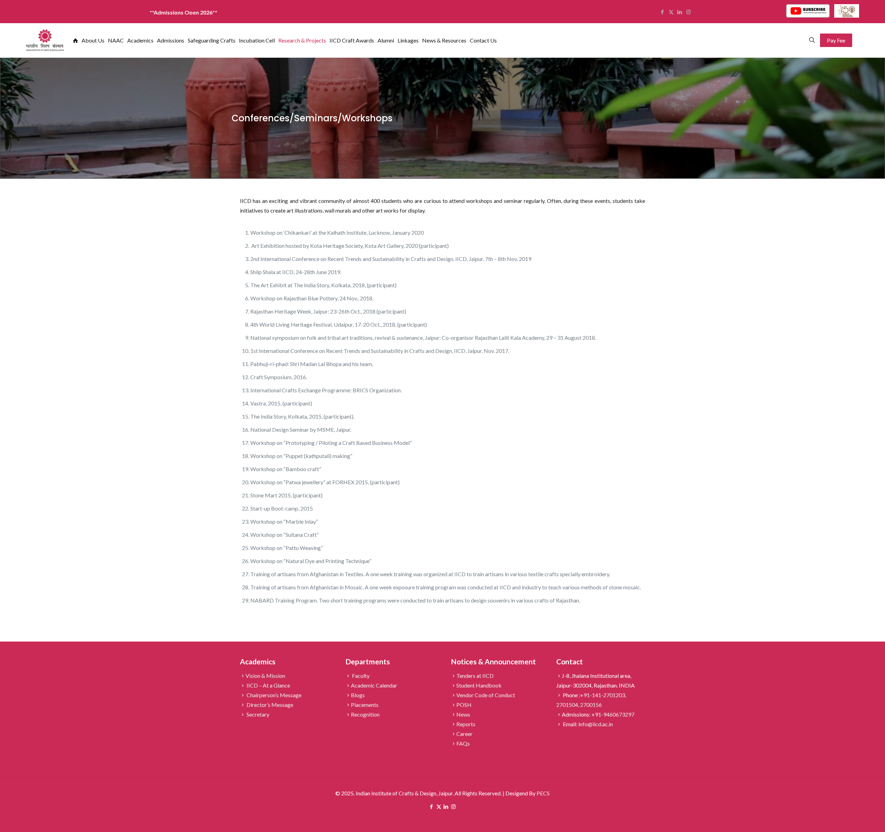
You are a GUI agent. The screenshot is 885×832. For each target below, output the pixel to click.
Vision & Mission (265, 675)
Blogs (358, 695)
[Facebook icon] (431, 806)
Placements (365, 704)
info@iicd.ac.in (595, 724)
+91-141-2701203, (603, 695)
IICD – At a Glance (267, 685)
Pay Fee (836, 40)
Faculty (360, 675)
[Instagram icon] (453, 806)
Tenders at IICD (475, 675)
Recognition (365, 714)
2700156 (591, 704)
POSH (464, 704)
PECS (543, 793)
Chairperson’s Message (273, 695)
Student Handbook (479, 685)
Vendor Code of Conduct (485, 695)
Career (464, 733)
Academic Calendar (374, 685)
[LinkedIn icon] (446, 806)
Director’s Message (269, 704)
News (463, 714)
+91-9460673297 (612, 714)
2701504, (568, 704)
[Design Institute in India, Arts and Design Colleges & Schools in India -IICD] (45, 40)
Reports (465, 724)
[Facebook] (662, 12)
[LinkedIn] (679, 12)
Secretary (257, 714)
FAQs (463, 743)
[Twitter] (671, 12)
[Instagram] (688, 12)
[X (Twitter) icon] (438, 806)
